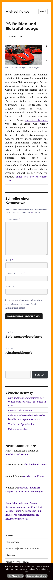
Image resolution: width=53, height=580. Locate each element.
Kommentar (13, 219)
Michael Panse (17, 11)
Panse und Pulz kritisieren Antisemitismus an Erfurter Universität (23, 515)
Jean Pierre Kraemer (36, 120)
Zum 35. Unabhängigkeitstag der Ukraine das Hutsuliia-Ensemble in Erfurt (27, 402)
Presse (9, 535)
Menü (43, 11)
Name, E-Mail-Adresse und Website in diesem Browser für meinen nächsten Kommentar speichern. (23, 304)
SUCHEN (39, 374)
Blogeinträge (12, 542)
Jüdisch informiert (18, 429)
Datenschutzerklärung (36, 576)
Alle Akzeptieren (15, 576)
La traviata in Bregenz (20, 410)
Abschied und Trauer (16, 454)
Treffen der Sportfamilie (21, 424)
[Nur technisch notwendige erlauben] (49, 571)
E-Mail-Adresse (15, 273)
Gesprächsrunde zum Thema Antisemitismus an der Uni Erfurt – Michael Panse (25, 507)
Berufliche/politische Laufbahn (22, 548)
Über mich (11, 555)
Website (10, 286)
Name (9, 260)
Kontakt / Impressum (17, 562)
